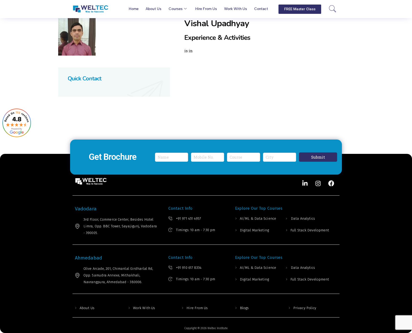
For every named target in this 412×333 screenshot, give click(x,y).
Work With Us (144, 308)
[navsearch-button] (332, 9)
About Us (87, 308)
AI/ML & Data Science (258, 218)
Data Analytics (303, 218)
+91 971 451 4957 (188, 218)
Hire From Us (197, 308)
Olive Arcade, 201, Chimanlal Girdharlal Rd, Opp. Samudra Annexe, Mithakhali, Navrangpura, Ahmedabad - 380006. (118, 275)
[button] (299, 9)
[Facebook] (331, 183)
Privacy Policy (304, 308)
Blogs (244, 308)
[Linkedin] (305, 183)
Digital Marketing (254, 230)
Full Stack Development (309, 230)
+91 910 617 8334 (189, 267)
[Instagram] (318, 183)
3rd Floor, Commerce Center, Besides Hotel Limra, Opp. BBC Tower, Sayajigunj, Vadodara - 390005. (120, 226)
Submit (318, 157)
